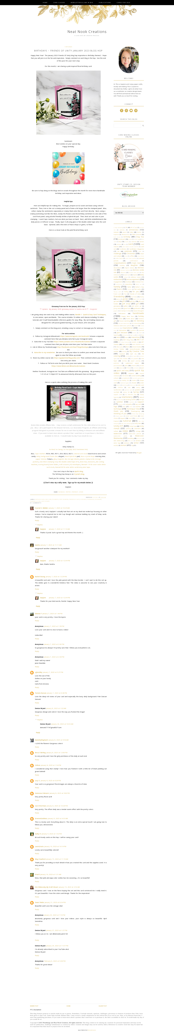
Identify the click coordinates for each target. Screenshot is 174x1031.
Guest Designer (139, 311)
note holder (123, 358)
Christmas (131, 253)
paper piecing (135, 361)
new (41, 462)
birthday (38, 499)
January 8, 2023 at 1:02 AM (56, 708)
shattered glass (124, 383)
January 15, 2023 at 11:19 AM (57, 859)
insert (136, 325)
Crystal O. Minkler (41, 508)
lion (138, 335)
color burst (119, 258)
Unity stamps (45, 501)
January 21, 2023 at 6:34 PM (55, 902)
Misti (127, 347)
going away (117, 308)
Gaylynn (43, 529)
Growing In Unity (125, 311)
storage (141, 399)
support (141, 402)
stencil (142, 397)
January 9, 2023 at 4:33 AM (58, 818)
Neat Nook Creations (87, 31)
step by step (120, 399)
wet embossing (119, 441)
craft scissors (64, 464)
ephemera (119, 284)
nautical (122, 354)
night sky (133, 354)
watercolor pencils (135, 433)
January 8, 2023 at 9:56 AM (59, 740)
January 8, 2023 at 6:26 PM (51, 780)
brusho (127, 241)
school (116, 378)
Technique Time (133, 409)
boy (120, 241)
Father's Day (139, 287)
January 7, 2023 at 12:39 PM (59, 561)
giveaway (83, 499)
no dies (127, 356)
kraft (140, 332)
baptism (116, 234)
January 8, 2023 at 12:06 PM (56, 753)
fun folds (134, 297)
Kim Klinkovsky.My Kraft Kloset (46, 887)
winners (126, 443)
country (122, 265)
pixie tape (86, 467)
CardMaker (123, 249)
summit (131, 402)
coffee (132, 256)
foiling (126, 292)
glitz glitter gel (136, 306)
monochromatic (135, 349)
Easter (135, 275)
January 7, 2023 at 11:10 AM (59, 529)
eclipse (126, 277)
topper (123, 418)
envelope (128, 282)
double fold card (134, 272)
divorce (123, 272)
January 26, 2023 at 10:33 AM (62, 724)
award (125, 232)
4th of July (134, 227)
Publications (105, 2)
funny (142, 297)
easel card (127, 275)
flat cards (137, 289)
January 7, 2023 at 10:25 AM (59, 508)
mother (116, 351)
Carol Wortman (40, 806)
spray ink (126, 392)
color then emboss (131, 258)
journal (141, 330)
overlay (124, 361)
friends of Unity (74, 499)
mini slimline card (138, 344)
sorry (138, 387)
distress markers (125, 270)
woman (123, 445)
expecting (128, 284)
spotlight (116, 392)
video (125, 431)
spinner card (128, 390)
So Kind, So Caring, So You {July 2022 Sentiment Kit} (68, 449)
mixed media (136, 347)
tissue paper (119, 416)
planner (133, 365)
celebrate (55, 499)
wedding (131, 438)
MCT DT (140, 340)
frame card (117, 294)
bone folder (53, 464)
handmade (90, 499)
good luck (127, 308)
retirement (125, 375)
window (138, 441)
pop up (121, 368)
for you (136, 291)
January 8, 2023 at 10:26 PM (57, 806)
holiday (141, 316)
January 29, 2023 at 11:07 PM (57, 946)
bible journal (136, 234)
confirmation (134, 261)
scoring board (43, 464)
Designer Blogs (92, 1030)
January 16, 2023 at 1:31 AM (50, 874)
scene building (136, 376)
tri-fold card (138, 418)
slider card (133, 385)
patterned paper (132, 363)
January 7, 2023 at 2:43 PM (54, 644)
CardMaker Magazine (136, 249)
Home (45, 2)
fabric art (139, 284)
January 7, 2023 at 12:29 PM (56, 577)
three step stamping (138, 413)
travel (130, 418)
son (129, 387)
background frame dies (49, 456)
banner (139, 232)
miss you (120, 347)
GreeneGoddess (41, 818)
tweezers (91, 462)
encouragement (133, 279)
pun (142, 368)
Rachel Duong (40, 577)
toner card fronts (131, 416)
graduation (137, 308)
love (118, 337)
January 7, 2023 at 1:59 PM (54, 626)
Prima (128, 368)
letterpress (125, 335)
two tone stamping (126, 423)
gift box (132, 301)
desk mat (83, 462)
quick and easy (123, 370)
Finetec (129, 289)
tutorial (127, 420)
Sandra (37, 545)
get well (116, 301)
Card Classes (59, 2)
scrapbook (125, 378)
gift (123, 301)
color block (140, 256)
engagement (118, 282)
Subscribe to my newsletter (44, 352)
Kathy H (38, 834)
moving (124, 351)
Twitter (68, 492)
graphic (116, 311)
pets (126, 365)
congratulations (120, 263)
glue (55, 459)
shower (134, 383)
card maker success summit (130, 246)
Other (81, 492)
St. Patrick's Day (131, 394)
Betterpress (125, 234)
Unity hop (133, 426)
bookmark (121, 239)
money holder (119, 349)
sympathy (128, 404)
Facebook (61, 492)
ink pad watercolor (123, 323)
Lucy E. (37, 780)
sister (142, 383)
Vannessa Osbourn (42, 793)
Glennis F (38, 614)
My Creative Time (136, 351)
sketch (118, 385)
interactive (122, 330)
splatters (138, 390)
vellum (116, 431)
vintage (138, 431)
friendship (119, 296)
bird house (117, 237)
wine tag (117, 443)
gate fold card (138, 299)
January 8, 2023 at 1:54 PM (51, 765)
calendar (134, 241)
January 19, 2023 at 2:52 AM (69, 887)
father (129, 287)
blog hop (45, 499)
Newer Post (34, 1006)
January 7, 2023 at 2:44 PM (54, 657)
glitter (126, 306)
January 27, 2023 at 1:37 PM (56, 930)
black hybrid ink (71, 456)
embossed (118, 279)
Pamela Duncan (40, 693)
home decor (130, 318)
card (49, 499)
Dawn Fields (39, 902)
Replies (40, 525)
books (130, 239)
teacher (138, 406)
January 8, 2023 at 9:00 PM (60, 793)
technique (118, 409)
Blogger (139, 453)
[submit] (143, 125)
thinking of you (35, 501)
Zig (132, 445)
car (125, 244)
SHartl (37, 874)
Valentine (137, 428)
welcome (139, 438)
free (125, 294)
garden (125, 299)
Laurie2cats (39, 846)
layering (116, 335)
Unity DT (118, 425)
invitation (133, 330)
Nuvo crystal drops (88, 456)
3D (126, 227)
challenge (117, 253)
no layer (134, 356)
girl (137, 304)
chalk (139, 251)
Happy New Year (127, 316)
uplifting (128, 428)
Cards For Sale (123, 2)
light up (132, 335)
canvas (119, 244)
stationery (98, 499)
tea (124, 406)
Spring (136, 392)
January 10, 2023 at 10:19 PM (55, 846)
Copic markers (40, 454)
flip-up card (117, 291)
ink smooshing (136, 323)
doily (38, 456)
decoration (117, 268)
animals (122, 230)
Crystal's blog (79, 474)
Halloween (122, 313)
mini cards (125, 344)
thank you (118, 411)
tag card (138, 404)
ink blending (139, 321)
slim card (141, 385)
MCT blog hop (128, 340)
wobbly (116, 445)
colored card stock (81, 454)
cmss (126, 256)
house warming (125, 321)
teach (131, 406)
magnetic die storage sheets (68, 459)
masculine (135, 337)
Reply (37, 520)
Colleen (37, 765)
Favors (119, 289)
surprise (120, 404)
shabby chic (125, 380)
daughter (134, 265)
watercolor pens (120, 436)
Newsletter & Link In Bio (82, 2)
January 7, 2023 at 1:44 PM (52, 614)
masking (116, 340)
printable (136, 368)
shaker (134, 380)
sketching (124, 385)
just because (122, 332)
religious (131, 373)
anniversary (133, 230)
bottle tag (137, 239)
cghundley (38, 672)
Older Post (103, 1006)
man (126, 337)
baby (131, 232)
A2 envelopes (75, 464)
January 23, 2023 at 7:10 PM (54, 915)
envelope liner (139, 282)
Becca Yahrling (40, 753)
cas (118, 251)
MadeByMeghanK (41, 740)
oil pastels (134, 358)
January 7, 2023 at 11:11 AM (51, 545)
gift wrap (126, 304)
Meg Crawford (40, 859)
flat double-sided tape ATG (69, 462)
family (117, 286)
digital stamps (129, 268)
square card (118, 394)
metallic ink (135, 342)
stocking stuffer (130, 399)
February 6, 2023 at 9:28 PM (54, 961)
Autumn (116, 232)
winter (136, 443)
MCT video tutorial (123, 342)
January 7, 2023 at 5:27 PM (53, 672)
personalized (118, 365)
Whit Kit (130, 440)
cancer (141, 241)
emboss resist (136, 277)
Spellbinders (118, 390)
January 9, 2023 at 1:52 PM (52, 834)
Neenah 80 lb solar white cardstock (68, 467)
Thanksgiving (135, 411)
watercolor (118, 433)
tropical (116, 421)
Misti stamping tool (50, 462)
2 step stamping (118, 227)
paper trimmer (41, 459)
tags (115, 406)
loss (142, 335)
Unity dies (137, 423)
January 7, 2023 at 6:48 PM (57, 693)
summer (120, 402)
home (120, 318)
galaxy (118, 299)
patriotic (116, 363)
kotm (134, 332)
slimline (120, 387)
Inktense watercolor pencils (123, 325)
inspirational (127, 328)
